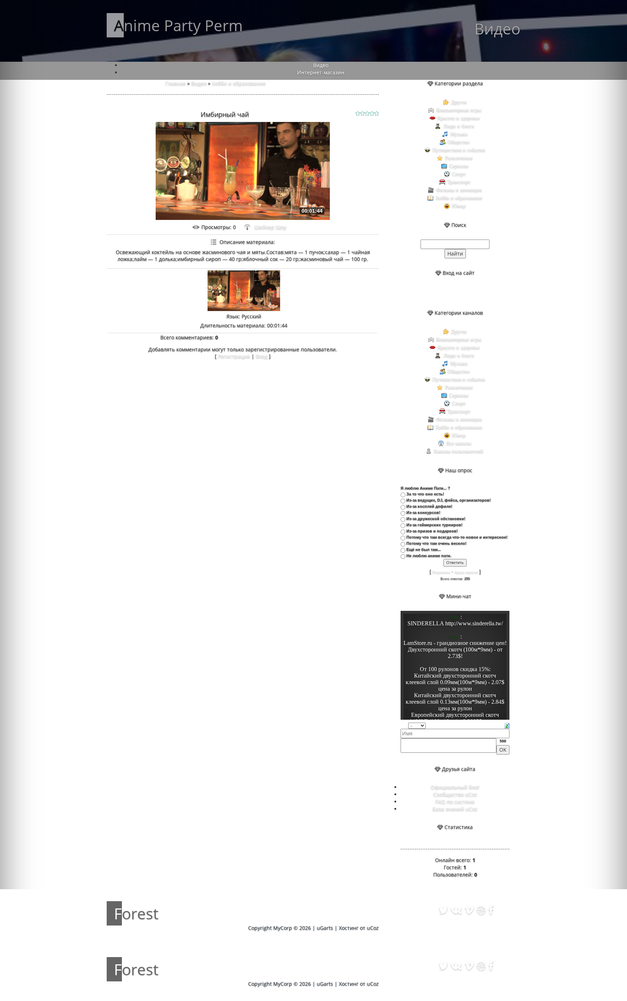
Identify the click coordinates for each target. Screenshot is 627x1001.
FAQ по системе (455, 801)
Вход (261, 356)
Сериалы (458, 166)
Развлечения (458, 158)
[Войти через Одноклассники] (473, 292)
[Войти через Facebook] (461, 292)
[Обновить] (507, 725)
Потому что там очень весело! (436, 543)
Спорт (459, 174)
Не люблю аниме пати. (428, 555)
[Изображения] (244, 290)
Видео (198, 83)
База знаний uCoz (455, 808)
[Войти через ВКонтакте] (448, 292)
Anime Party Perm (178, 25)
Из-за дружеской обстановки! (436, 518)
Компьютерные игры (458, 110)
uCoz (373, 927)
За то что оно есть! (425, 494)
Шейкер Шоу (270, 227)
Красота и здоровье (459, 118)
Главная (175, 83)
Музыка (458, 134)
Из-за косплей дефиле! (429, 506)
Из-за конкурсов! (423, 512)
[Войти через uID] (436, 292)
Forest (136, 913)
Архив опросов (466, 572)
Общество (459, 142)
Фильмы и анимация (458, 190)
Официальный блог (455, 787)
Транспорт (458, 182)
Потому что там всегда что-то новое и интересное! (457, 537)
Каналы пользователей (458, 451)
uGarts (325, 927)
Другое (459, 102)
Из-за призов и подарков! (432, 531)
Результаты (441, 572)
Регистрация (234, 356)
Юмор (459, 206)
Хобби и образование (239, 83)
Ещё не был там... (423, 549)
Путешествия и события (459, 150)
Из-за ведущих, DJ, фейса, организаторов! (448, 500)
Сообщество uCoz (455, 794)
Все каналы (458, 443)
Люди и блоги (458, 126)
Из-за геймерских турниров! (434, 525)
